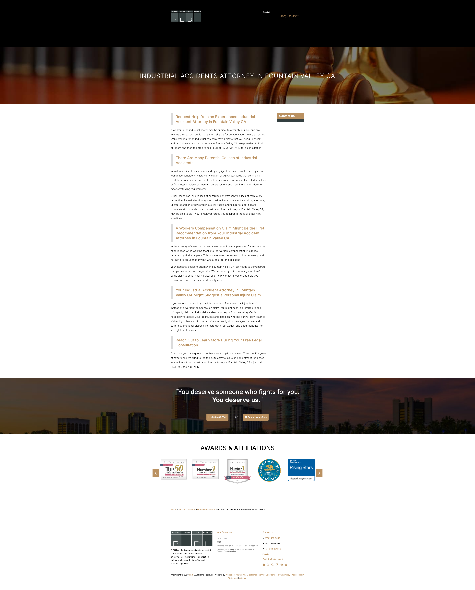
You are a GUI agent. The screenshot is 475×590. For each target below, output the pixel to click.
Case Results (248, 12)
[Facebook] (263, 564)
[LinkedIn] (286, 564)
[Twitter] (268, 564)
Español (266, 12)
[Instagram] (277, 564)
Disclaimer (252, 575)
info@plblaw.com (273, 549)
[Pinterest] (281, 564)
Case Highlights (215, 35)
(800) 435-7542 (219, 417)
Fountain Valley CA (206, 509)
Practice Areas (226, 26)
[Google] (272, 564)
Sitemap (243, 578)
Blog (259, 12)
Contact (266, 26)
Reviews (257, 26)
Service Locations (186, 509)
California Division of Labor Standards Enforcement (237, 546)
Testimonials (222, 538)
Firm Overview (243, 26)
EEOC (219, 542)
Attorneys (237, 12)
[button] (319, 473)
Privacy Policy (283, 575)
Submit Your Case (257, 417)
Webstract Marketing (235, 575)
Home (214, 26)
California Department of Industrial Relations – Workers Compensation (235, 550)
